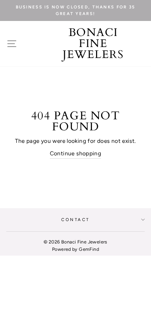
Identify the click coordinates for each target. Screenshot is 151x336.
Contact (75, 219)
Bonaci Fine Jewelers (93, 43)
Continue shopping (76, 153)
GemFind (89, 249)
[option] (75, 10)
